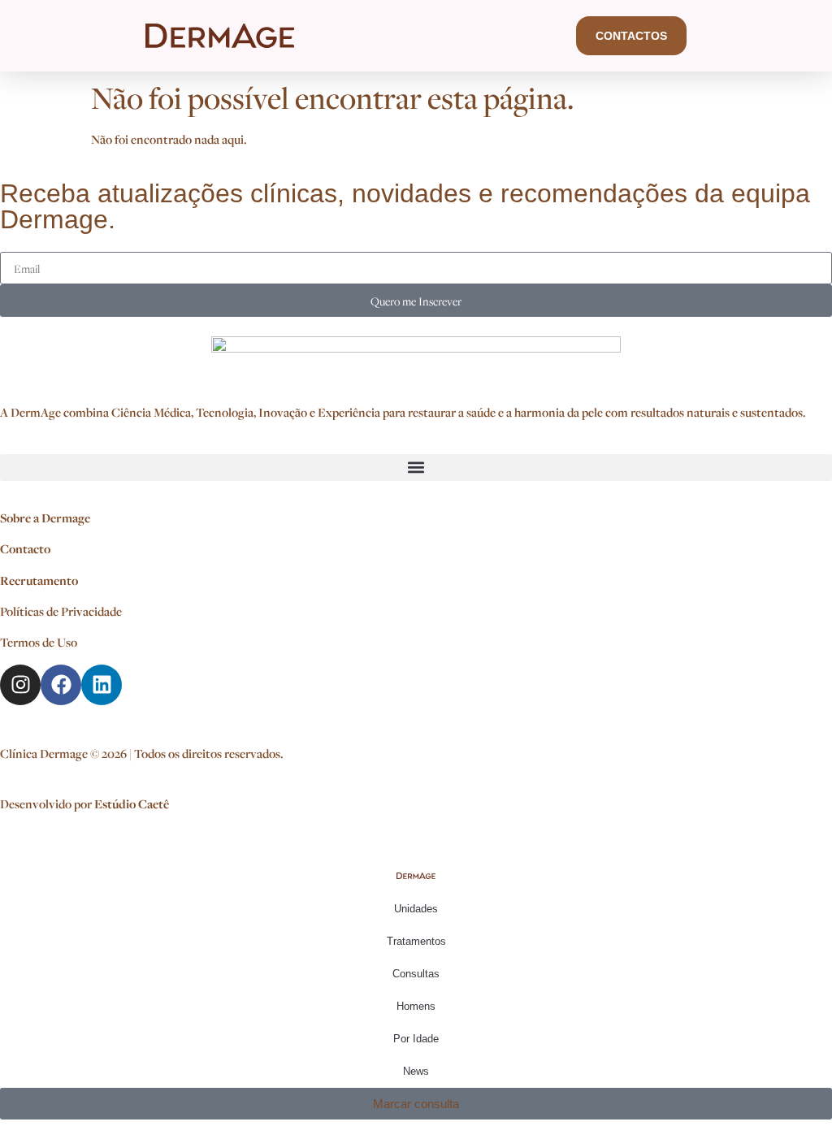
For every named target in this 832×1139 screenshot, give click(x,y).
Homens (416, 1006)
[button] (416, 467)
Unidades (416, 909)
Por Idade (416, 1039)
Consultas (416, 974)
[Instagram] (20, 685)
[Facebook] (61, 685)
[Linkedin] (101, 685)
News (416, 1071)
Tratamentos (416, 941)
